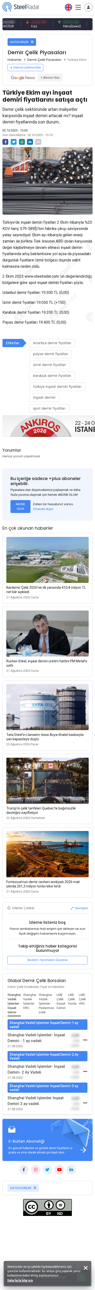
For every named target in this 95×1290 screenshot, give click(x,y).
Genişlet (81, 908)
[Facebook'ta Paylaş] (5, 142)
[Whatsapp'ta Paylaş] (22, 142)
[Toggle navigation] (88, 7)
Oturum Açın (43, 509)
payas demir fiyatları (50, 353)
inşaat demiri (44, 397)
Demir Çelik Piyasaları (44, 59)
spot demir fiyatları (49, 408)
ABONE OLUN (20, 506)
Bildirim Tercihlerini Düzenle (47, 960)
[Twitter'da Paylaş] (14, 142)
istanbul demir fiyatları (52, 343)
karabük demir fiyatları (52, 375)
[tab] (14, 1004)
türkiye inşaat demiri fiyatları (57, 386)
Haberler (15, 59)
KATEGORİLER (19, 42)
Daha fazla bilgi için (20, 1280)
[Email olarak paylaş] (38, 142)
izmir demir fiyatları (49, 364)
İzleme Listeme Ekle (27, 67)
